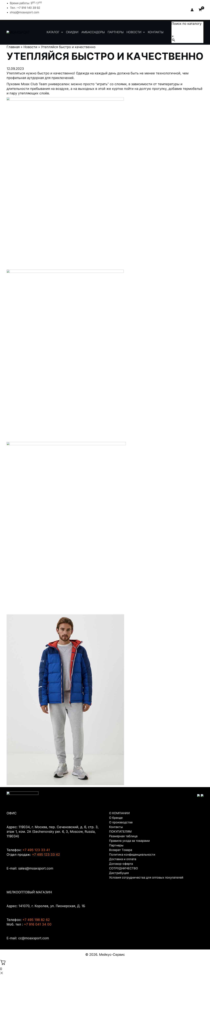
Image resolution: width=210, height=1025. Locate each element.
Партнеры (116, 845)
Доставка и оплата (122, 859)
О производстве (121, 822)
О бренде (116, 817)
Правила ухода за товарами (129, 840)
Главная (13, 47)
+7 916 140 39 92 (28, 7)
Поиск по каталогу (186, 24)
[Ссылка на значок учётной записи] (192, 9)
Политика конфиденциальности (132, 854)
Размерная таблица (123, 836)
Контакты (116, 827)
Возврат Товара (120, 850)
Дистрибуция (119, 873)
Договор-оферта (121, 863)
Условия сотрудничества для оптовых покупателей (146, 877)
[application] (61, 32)
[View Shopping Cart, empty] (200, 10)
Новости (30, 47)
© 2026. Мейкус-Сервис (105, 955)
